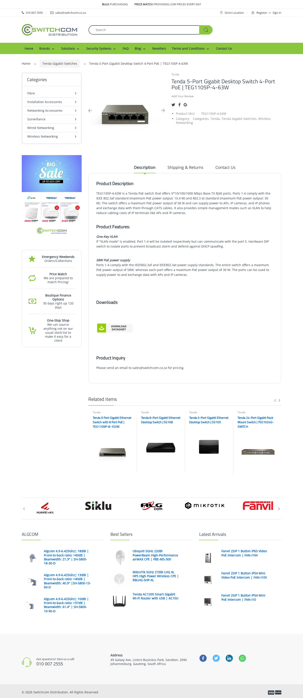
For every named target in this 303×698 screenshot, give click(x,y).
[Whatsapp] (242, 658)
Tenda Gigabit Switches (59, 63)
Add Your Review (182, 96)
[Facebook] (179, 104)
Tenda (175, 74)
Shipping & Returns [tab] (185, 167)
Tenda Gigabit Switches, (239, 119)
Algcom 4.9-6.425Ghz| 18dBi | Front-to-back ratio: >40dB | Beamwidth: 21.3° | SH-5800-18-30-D (66, 557)
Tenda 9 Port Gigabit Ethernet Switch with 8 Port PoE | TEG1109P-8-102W (112, 422)
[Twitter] (173, 104)
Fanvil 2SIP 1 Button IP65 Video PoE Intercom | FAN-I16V (244, 553)
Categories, (201, 119)
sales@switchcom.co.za (149, 368)
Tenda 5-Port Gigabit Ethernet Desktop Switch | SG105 (208, 419)
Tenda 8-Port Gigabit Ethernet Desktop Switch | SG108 (160, 419)
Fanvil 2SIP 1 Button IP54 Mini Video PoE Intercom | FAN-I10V (244, 575)
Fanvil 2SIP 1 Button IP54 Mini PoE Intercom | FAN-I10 (243, 597)
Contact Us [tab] (225, 167)
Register (262, 13)
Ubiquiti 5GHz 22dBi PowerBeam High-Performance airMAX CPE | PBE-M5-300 (155, 555)
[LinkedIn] (229, 658)
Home (26, 63)
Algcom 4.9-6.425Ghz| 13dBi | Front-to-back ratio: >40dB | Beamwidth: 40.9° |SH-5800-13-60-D (67, 581)
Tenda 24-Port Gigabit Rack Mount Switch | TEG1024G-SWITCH (256, 422)
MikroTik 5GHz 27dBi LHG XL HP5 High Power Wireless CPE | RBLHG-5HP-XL (156, 576)
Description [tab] (144, 167)
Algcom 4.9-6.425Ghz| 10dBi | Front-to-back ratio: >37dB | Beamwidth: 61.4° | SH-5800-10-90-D (66, 605)
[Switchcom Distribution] (49, 29)
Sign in (277, 13)
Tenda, (216, 119)
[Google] (185, 104)
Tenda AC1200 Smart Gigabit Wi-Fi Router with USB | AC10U (155, 596)
